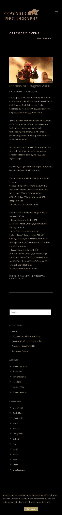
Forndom (13, 257)
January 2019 (18, 387)
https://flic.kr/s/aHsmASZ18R (34, 189)
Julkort (16, 439)
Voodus (12, 186)
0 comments (15, 92)
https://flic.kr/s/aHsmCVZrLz (36, 261)
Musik (15, 454)
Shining (12, 239)
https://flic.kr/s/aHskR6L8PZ (23, 220)
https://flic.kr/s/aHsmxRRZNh (24, 250)
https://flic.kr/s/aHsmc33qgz (33, 253)
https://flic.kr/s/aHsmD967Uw (24, 231)
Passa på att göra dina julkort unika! (27, 341)
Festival (21, 279)
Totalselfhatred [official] (20, 265)
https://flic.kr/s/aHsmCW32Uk (32, 239)
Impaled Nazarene (17, 246)
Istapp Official (16, 201)
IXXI (11, 193)
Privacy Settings (42, 502)
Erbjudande (18, 418)
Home (39, 38)
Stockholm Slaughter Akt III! (30, 86)
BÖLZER (13, 253)
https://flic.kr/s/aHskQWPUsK (34, 257)
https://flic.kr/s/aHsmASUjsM (30, 235)
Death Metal (39, 276)
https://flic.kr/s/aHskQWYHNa (32, 186)
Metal (15, 449)
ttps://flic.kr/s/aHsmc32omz (24, 268)
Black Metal (47, 38)
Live (14, 444)
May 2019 (17, 382)
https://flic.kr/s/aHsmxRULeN (35, 242)
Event (12, 279)
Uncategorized (19, 470)
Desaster (13, 189)
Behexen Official (16, 216)
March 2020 (18, 372)
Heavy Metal (18, 434)
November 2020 (20, 366)
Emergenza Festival (20, 351)
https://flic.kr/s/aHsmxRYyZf (28, 193)
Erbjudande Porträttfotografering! (26, 336)
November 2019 (19, 377)
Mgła (11, 235)
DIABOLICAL (14, 261)
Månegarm (14, 242)
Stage (15, 465)
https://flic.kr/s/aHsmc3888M (32, 197)
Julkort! (15, 331)
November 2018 (19, 392)
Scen (15, 460)
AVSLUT (12, 197)
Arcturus (13, 224)
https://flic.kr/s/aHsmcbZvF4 (34, 224)
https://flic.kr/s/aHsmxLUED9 (24, 204)
